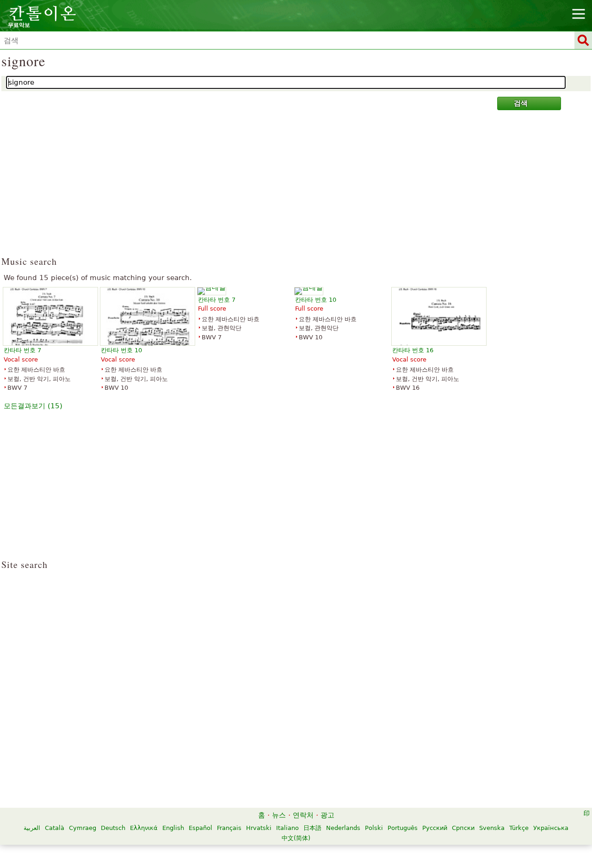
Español (200, 827)
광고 (327, 815)
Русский (434, 827)
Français (229, 827)
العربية (32, 827)
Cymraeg (82, 827)
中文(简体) (296, 838)
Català (54, 827)
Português (403, 827)
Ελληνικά (144, 827)
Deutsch (113, 827)
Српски (463, 827)
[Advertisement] (296, 187)
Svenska (492, 827)
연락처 (303, 815)
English (173, 827)
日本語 (312, 827)
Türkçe (519, 827)
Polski (374, 827)
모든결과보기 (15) (33, 406)
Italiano (287, 827)
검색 (521, 103)
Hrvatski (258, 827)
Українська (550, 827)
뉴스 (279, 815)
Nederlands (343, 827)
